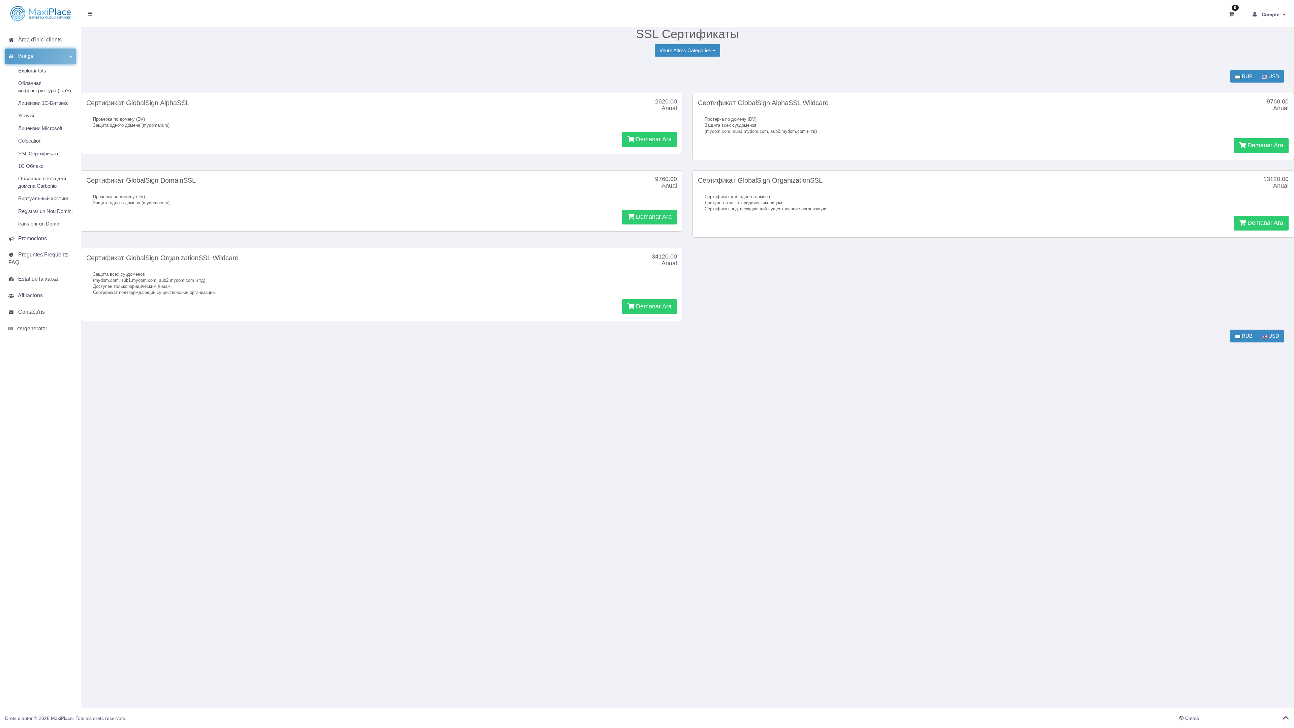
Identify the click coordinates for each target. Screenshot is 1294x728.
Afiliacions (29, 295)
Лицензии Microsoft (40, 128)
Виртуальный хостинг (43, 198)
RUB (1246, 76)
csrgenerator (30, 328)
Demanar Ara (653, 139)
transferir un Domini (39, 223)
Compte (1272, 14)
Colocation (29, 141)
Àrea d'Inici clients (39, 39)
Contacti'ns (30, 312)
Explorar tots (32, 70)
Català (1191, 718)
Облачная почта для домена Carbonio (42, 182)
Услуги (26, 115)
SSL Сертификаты (39, 153)
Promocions (31, 238)
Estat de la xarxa (37, 279)
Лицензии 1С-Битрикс (43, 103)
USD (1273, 76)
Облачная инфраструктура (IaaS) (44, 86)
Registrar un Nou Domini (45, 211)
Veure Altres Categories (686, 50)
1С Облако (30, 166)
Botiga (25, 56)
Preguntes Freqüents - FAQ (39, 258)
